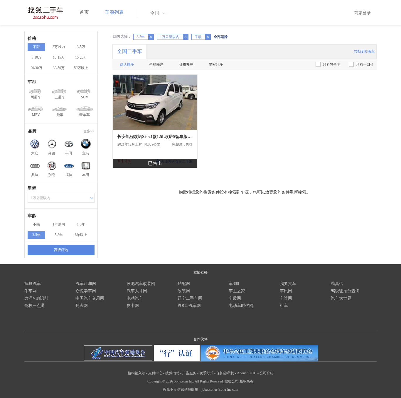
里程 (32, 188)
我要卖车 (288, 283)
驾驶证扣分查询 (345, 291)
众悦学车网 (85, 291)
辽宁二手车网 (190, 298)
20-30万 (36, 68)
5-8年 (59, 235)
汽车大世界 (341, 298)
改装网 (184, 291)
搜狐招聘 (172, 373)
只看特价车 (332, 64)
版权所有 (247, 381)
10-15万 (59, 57)
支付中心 (155, 373)
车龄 (32, 215)
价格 (32, 38)
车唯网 (286, 298)
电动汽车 (135, 298)
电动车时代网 (241, 305)
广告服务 (189, 373)
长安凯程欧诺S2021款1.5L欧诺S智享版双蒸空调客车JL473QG (155, 136)
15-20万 (81, 57)
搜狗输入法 (136, 373)
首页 (84, 12)
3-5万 (81, 47)
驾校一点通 (34, 305)
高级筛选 (61, 250)
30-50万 (59, 68)
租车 (284, 305)
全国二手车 (129, 51)
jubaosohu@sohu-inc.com (220, 389)
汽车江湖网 (85, 283)
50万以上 (81, 68)
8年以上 (81, 235)
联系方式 (206, 373)
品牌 (32, 131)
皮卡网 (133, 305)
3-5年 (36, 235)
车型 (32, 82)
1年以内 (59, 224)
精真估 (337, 283)
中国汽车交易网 (89, 298)
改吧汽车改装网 (141, 283)
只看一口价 (365, 64)
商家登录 (362, 13)
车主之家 (237, 291)
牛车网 (30, 291)
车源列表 (114, 12)
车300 (234, 283)
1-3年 (81, 224)
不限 (36, 47)
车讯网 (286, 291)
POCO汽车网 (189, 305)
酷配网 (184, 283)
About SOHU (247, 373)
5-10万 (36, 57)
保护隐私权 (225, 373)
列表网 (81, 305)
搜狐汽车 (32, 283)
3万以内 (59, 47)
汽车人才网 (137, 291)
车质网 (235, 298)
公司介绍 (267, 373)
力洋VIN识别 (36, 298)
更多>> (89, 131)
